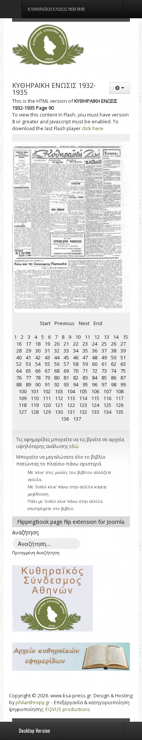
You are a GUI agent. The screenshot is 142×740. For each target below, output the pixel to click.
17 (28, 343)
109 (23, 398)
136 (65, 418)
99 (123, 384)
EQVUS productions (67, 709)
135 (119, 411)
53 (28, 363)
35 (85, 350)
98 (113, 384)
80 (56, 377)
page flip (60, 521)
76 (19, 377)
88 (19, 384)
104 (71, 391)
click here (92, 128)
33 (66, 350)
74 (113, 370)
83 (85, 377)
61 (104, 363)
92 (56, 384)
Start (45, 323)
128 (35, 411)
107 (107, 391)
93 (66, 384)
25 (104, 343)
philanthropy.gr (33, 702)
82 (75, 377)
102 (47, 391)
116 (107, 398)
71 (85, 370)
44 (56, 357)
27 (123, 343)
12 (97, 336)
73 (104, 370)
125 (107, 405)
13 (106, 336)
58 (75, 363)
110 (35, 398)
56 (56, 363)
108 (119, 391)
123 (83, 405)
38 (113, 350)
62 (113, 363)
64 (19, 370)
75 (123, 370)
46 (75, 357)
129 (47, 411)
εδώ (74, 446)
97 (104, 384)
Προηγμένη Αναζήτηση (35, 552)
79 (47, 377)
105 (83, 391)
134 (107, 411)
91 (47, 384)
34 (75, 350)
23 (85, 343)
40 (19, 357)
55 (47, 363)
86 (113, 377)
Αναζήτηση (25, 532)
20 (56, 343)
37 (104, 350)
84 (94, 377)
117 (119, 398)
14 (116, 336)
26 (113, 343)
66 (38, 370)
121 (59, 405)
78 (38, 377)
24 (94, 343)
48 (94, 357)
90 (38, 384)
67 (47, 370)
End (98, 323)
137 (77, 418)
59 (85, 363)
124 (95, 405)
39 (123, 350)
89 (28, 384)
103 (59, 391)
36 (94, 350)
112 (59, 398)
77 (28, 377)
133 (95, 411)
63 (123, 363)
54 (38, 363)
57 (66, 363)
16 (19, 343)
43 (47, 357)
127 (23, 411)
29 (28, 350)
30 (38, 350)
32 (56, 350)
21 (66, 343)
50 (113, 357)
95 (85, 384)
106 (95, 391)
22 (75, 343)
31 (47, 350)
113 (71, 398)
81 (66, 377)
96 (94, 384)
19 (47, 343)
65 (28, 370)
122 (71, 405)
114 (83, 398)
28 (19, 350)
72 (94, 370)
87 (123, 377)
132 (83, 411)
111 (47, 398)
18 (38, 343)
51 (123, 357)
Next (84, 323)
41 (28, 357)
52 (19, 363)
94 (75, 384)
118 (23, 405)
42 (38, 357)
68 (56, 370)
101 (35, 391)
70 (75, 370)
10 (78, 336)
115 (95, 398)
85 (104, 377)
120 (47, 405)
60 (94, 363)
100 (23, 391)
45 (66, 357)
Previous (65, 323)
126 (119, 405)
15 (125, 336)
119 (35, 405)
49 (104, 357)
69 (66, 370)
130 (59, 411)
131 (71, 411)
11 (87, 336)
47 (85, 357)
